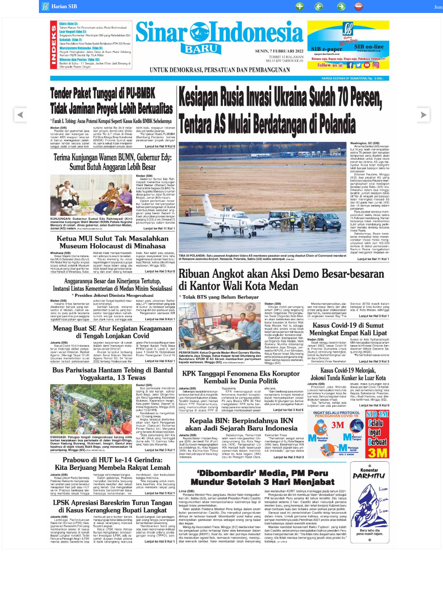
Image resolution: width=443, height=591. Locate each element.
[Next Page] (425, 123)
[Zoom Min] (358, 6)
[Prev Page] (18, 123)
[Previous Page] (319, 6)
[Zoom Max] (299, 6)
